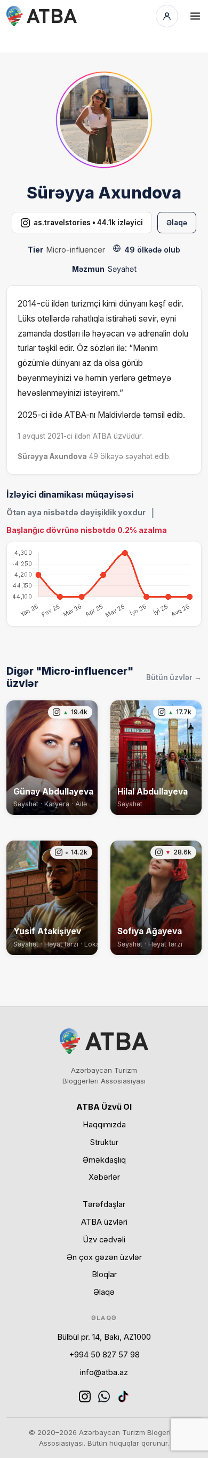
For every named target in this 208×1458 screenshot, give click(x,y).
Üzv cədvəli (104, 1240)
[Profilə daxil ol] (167, 16)
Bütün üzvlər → (174, 677)
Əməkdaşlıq (104, 1160)
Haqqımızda (104, 1124)
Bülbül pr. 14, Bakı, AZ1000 (104, 1337)
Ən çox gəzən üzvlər (104, 1257)
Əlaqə (176, 222)
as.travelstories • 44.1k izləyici (88, 222)
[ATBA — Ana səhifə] (41, 16)
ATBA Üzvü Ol (104, 1107)
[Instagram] (85, 1396)
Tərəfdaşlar (104, 1204)
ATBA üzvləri (104, 1222)
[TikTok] (123, 1396)
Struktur (104, 1142)
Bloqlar (104, 1274)
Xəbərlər (104, 1177)
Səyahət (122, 268)
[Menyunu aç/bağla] (195, 16)
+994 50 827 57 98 (104, 1355)
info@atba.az (104, 1372)
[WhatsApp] (104, 1396)
